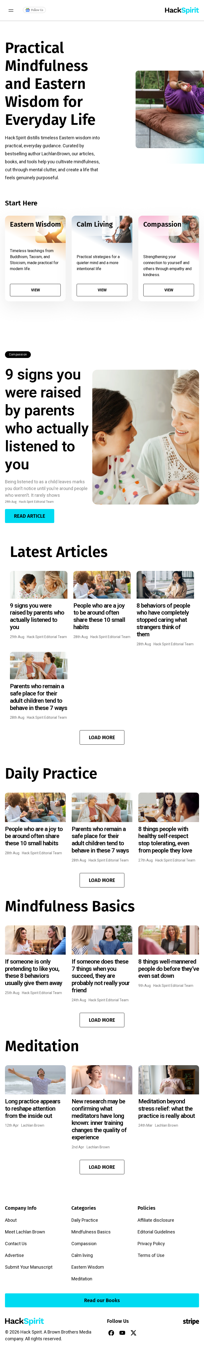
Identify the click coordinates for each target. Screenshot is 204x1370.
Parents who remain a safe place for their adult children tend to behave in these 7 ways (38, 697)
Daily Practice (84, 1220)
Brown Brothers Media (69, 1332)
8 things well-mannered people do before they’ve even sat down (168, 969)
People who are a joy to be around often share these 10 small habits (99, 616)
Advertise (14, 1255)
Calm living (82, 1255)
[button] (102, 737)
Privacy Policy (151, 1243)
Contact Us (16, 1243)
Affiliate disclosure (156, 1220)
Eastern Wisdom (87, 1267)
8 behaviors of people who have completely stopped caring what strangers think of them (163, 620)
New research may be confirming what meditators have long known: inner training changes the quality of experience (99, 1119)
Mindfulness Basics (91, 1231)
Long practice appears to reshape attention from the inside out (32, 1108)
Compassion (18, 354)
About (11, 1220)
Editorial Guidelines (156, 1231)
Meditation (81, 1278)
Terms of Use (151, 1255)
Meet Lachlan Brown (25, 1231)
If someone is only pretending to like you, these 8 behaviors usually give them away (33, 972)
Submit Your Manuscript (28, 1267)
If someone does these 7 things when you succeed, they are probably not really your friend (101, 976)
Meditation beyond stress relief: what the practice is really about (166, 1108)
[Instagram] (145, 1333)
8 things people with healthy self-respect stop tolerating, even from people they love (165, 840)
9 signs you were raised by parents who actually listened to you (47, 419)
